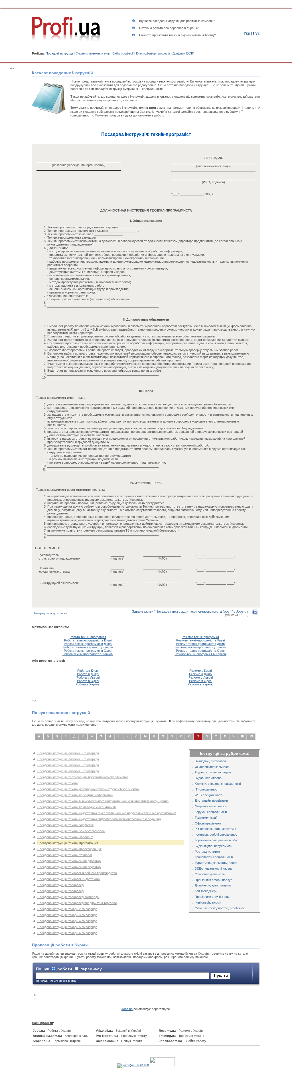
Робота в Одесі (88, 681)
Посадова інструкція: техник (57, 783)
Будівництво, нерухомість (213, 846)
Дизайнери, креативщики (213, 885)
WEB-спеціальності (208, 795)
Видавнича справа (208, 778)
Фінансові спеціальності (212, 767)
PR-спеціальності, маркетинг (215, 828)
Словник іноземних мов (93, 53)
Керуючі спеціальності (211, 812)
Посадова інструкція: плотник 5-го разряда (68, 753)
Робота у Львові (88, 677)
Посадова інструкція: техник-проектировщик (69, 849)
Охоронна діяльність (210, 874)
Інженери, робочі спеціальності (217, 834)
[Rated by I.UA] (162, 1065)
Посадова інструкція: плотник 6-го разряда (68, 765)
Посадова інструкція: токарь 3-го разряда (67, 915)
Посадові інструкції (59, 53)
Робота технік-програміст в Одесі (88, 650)
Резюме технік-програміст (200, 637)
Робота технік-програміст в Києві (87, 640)
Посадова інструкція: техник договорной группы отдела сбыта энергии (88, 789)
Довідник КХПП (183, 53)
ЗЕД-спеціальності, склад (213, 868)
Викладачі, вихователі (210, 761)
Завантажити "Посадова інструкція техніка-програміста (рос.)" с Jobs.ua (190, 612)
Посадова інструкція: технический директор (69, 861)
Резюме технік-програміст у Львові (200, 647)
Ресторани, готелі (207, 851)
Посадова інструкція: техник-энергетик (65, 825)
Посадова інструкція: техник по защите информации (75, 795)
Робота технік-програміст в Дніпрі (88, 643)
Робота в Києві (87, 670)
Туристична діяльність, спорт (216, 862)
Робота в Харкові (88, 684)
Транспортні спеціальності (214, 857)
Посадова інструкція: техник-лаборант (65, 837)
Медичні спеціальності (211, 806)
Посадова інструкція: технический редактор (69, 867)
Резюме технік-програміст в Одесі (200, 650)
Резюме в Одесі (200, 681)
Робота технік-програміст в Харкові (87, 654)
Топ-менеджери (206, 891)
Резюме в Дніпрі (200, 674)
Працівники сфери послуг (213, 880)
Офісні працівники (208, 823)
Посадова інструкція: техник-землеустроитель (71, 831)
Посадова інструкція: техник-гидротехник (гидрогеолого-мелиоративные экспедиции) (99, 819)
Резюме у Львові (200, 677)
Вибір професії (122, 53)
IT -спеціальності (207, 789)
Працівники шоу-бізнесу (212, 896)
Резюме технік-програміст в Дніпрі (200, 643)
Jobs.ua (127, 1009)
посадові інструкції (166, 21)
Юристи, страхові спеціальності (218, 783)
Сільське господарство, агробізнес (220, 908)
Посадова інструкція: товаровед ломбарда (68, 897)
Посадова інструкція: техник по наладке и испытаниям (76, 807)
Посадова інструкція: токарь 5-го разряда (67, 927)
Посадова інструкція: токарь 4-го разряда (67, 921)
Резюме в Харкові (200, 684)
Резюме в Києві (200, 670)
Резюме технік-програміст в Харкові (200, 654)
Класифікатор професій (153, 53)
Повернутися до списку (50, 613)
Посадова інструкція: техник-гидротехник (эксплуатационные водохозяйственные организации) (106, 813)
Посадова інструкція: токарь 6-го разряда (67, 933)
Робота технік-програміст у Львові (88, 647)
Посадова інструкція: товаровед (60, 885)
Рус (256, 33)
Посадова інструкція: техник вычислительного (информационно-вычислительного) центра (103, 801)
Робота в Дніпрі (88, 674)
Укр (247, 33)
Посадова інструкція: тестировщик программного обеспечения (82, 777)
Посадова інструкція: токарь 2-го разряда (67, 909)
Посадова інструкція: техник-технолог (64, 855)
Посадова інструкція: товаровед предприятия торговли (77, 903)
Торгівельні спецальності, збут (217, 840)
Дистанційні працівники (211, 800)
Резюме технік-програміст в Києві (200, 640)
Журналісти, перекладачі (213, 772)
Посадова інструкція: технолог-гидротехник (68, 879)
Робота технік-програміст (88, 637)
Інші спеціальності (208, 902)
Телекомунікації (206, 817)
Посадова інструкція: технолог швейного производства (77, 873)
